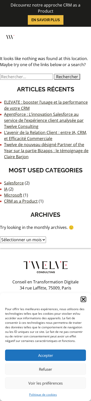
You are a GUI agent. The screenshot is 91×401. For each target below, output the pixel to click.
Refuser (45, 369)
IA (6, 189)
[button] (83, 299)
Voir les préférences (45, 383)
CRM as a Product (21, 201)
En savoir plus (45, 20)
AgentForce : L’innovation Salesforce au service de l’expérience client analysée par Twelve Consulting (44, 120)
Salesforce (14, 183)
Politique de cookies (43, 394)
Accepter (45, 355)
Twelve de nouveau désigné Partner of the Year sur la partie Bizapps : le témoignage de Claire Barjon (46, 150)
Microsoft (13, 195)
